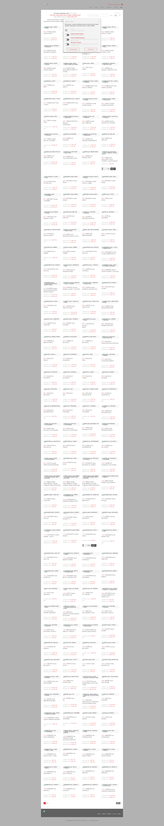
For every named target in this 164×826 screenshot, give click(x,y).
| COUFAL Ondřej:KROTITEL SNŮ (107, 664)
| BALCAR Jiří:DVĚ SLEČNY (49, 377)
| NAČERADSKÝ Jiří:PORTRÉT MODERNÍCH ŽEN (70, 500)
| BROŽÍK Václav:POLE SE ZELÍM (107, 681)
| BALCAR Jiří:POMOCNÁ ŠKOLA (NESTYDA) (109, 342)
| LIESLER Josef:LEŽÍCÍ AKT (106, 139)
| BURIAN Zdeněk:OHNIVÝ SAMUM (50, 69)
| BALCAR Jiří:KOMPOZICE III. (106, 394)
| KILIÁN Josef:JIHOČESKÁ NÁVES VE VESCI (71, 235)
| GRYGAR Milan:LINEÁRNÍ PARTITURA (107, 324)
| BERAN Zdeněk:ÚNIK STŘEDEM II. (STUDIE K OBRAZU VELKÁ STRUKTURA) (71, 483)
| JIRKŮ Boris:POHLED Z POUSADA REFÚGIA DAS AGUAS (71, 613)
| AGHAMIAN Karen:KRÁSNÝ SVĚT (108, 535)
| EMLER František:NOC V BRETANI (88, 122)
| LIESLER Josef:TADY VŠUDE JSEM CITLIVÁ (70, 157)
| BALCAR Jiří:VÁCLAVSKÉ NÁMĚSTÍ (107, 360)
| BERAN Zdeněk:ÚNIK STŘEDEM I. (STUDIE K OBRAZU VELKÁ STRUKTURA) (52, 483)
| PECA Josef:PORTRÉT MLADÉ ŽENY (50, 612)
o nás (114, 813)
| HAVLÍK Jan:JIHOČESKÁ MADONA (88, 217)
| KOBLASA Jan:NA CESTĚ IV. (107, 446)
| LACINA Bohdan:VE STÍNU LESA (50, 182)
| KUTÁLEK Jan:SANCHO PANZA (49, 234)
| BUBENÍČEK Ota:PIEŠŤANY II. (107, 772)
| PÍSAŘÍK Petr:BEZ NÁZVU (87, 647)
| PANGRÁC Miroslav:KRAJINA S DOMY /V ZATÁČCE (71, 288)
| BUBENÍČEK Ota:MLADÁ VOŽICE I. (88, 755)
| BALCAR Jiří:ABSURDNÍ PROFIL (49, 411)
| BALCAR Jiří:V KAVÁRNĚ (87, 411)
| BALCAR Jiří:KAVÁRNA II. (68, 377)
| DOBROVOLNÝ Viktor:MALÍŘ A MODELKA (109, 86)
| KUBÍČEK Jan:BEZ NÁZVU (68, 341)
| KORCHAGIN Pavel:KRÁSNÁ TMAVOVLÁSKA (89, 630)
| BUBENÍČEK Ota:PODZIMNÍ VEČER (88, 736)
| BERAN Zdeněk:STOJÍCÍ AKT (50, 499)
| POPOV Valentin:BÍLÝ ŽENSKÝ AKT (69, 594)
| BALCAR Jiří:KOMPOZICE (68, 359)
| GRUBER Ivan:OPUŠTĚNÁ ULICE (106, 411)
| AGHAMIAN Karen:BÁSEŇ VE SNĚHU (70, 558)
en (122, 7)
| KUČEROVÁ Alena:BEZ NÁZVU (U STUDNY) (89, 464)
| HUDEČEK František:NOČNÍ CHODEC (89, 104)
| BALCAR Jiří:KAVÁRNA (106, 377)
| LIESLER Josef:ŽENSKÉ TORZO (87, 156)
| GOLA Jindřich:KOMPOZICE (88, 517)
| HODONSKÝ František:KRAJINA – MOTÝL (51, 535)
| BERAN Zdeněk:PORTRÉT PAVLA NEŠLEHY (108, 481)
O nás (96, 7)
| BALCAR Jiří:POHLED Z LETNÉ (87, 394)
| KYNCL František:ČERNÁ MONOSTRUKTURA (51, 464)
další (118, 803)
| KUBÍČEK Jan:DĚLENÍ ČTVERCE (49, 341)
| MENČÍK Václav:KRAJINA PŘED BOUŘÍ (107, 307)
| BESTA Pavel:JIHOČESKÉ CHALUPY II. (50, 630)
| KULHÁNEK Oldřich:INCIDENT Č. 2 (70, 518)
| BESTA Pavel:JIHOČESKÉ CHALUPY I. (107, 612)
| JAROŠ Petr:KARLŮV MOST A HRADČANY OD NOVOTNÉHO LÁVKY (90, 701)
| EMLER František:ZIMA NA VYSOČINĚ (50, 139)
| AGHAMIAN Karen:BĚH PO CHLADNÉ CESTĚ (70, 576)
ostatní (116, 7)
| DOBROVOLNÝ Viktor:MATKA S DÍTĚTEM (90, 86)
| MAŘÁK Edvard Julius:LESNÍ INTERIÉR (51, 682)
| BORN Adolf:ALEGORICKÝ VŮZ (87, 428)
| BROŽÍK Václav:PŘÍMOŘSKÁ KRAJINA (50, 700)
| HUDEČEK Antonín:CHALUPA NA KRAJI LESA (108, 790)
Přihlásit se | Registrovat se (114, 4)
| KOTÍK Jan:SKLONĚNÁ (106, 217)
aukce (98, 813)
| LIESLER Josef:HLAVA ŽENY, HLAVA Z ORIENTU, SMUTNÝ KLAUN (109, 159)
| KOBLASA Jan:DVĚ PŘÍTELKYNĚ (87, 446)
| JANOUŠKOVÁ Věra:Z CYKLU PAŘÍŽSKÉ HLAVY (109, 253)
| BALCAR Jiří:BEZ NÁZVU (49, 394)
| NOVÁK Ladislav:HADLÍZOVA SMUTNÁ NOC (89, 288)
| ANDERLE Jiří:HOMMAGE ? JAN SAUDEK (108, 464)
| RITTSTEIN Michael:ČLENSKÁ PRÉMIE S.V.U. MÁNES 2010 (108, 595)
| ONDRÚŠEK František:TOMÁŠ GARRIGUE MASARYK (52, 718)
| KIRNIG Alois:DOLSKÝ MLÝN (68, 681)
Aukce (90, 7)
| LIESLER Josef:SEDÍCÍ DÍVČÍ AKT (49, 156)
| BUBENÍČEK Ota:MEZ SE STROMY (69, 772)
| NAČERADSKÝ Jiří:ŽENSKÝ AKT (89, 499)
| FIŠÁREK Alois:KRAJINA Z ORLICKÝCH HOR (109, 69)
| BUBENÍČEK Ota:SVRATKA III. (88, 789)
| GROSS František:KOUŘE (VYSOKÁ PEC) (107, 104)
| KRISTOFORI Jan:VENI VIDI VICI (50, 446)
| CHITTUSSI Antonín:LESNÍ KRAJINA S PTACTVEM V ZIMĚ (90, 683)
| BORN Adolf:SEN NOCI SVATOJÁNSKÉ (51, 429)
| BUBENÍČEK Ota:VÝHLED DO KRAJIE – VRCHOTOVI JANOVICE (69, 738)
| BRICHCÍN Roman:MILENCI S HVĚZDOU (69, 630)
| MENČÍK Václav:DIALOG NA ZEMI (69, 307)
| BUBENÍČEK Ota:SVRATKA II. (69, 789)
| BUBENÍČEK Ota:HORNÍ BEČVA (50, 772)
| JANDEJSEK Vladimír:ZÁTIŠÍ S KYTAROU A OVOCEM (110, 270)
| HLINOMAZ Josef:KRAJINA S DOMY (50, 217)
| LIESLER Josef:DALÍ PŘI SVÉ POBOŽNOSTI (89, 139)
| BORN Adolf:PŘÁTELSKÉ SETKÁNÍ (106, 429)
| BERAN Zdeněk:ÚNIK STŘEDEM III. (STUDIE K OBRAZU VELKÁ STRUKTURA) (90, 483)
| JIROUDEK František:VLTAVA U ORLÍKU (89, 182)
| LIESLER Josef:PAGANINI (68, 139)
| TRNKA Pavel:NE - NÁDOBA (87, 593)
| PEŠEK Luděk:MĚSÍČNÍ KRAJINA (87, 234)
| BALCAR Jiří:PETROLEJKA (68, 411)
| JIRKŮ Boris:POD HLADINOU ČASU (88, 612)
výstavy (102, 7)
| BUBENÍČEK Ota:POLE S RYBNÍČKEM (50, 736)
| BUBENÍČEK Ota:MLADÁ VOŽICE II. (107, 755)
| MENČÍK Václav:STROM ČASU (88, 306)
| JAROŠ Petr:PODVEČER (106, 699)
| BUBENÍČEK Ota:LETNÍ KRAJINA (107, 736)
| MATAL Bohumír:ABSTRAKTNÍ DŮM (69, 270)
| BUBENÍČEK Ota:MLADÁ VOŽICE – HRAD (50, 755)
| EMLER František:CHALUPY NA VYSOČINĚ (108, 122)
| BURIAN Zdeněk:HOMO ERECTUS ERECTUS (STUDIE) (70, 69)
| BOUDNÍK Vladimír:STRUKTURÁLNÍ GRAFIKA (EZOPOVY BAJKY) (51, 290)
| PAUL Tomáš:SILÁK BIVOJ (49, 593)
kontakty (109, 7)
